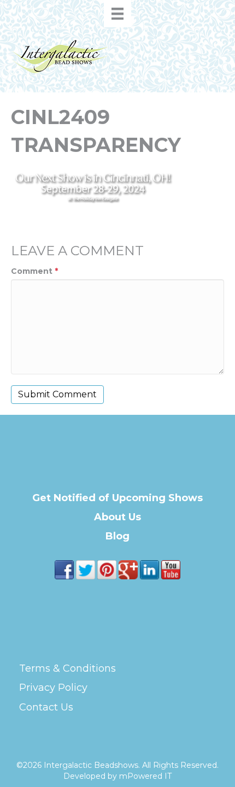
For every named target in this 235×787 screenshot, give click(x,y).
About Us (117, 517)
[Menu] (117, 13)
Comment (34, 271)
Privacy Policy (53, 688)
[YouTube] (170, 569)
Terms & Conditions (67, 668)
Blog (117, 536)
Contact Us (46, 707)
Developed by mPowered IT (117, 776)
